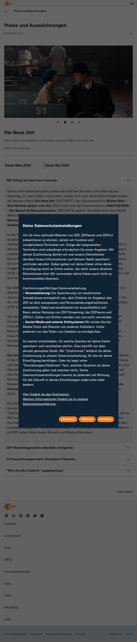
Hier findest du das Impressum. (46, 394)
